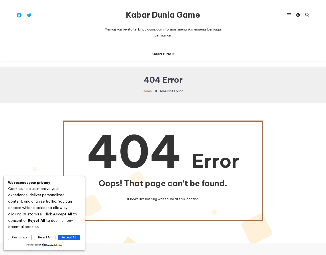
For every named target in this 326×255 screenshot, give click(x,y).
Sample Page (163, 54)
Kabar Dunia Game (163, 15)
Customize (19, 237)
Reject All (44, 237)
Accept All (69, 237)
